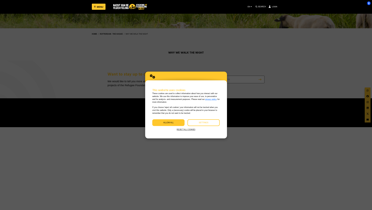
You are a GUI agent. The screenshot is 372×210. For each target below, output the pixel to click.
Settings (203, 122)
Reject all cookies (186, 129)
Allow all (168, 122)
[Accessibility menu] (369, 3)
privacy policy (211, 99)
